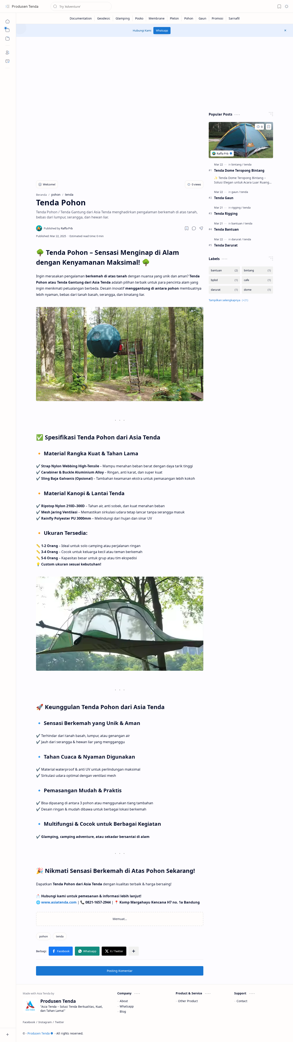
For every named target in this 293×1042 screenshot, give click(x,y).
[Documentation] (81, 18)
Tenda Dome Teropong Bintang (239, 170)
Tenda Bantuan (226, 229)
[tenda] (60, 936)
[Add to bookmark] (268, 127)
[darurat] (237, 239)
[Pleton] (174, 18)
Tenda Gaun (223, 198)
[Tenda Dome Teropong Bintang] (241, 140)
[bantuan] (237, 223)
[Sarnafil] (234, 18)
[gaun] (235, 192)
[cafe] (257, 280)
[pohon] (43, 936)
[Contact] (7, 61)
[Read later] (186, 228)
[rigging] (236, 207)
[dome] (257, 290)
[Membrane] (156, 18)
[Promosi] (217, 18)
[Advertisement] (154, 73)
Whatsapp (162, 30)
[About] (7, 52)
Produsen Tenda (25, 6)
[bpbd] (224, 280)
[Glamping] (123, 18)
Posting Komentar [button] (120, 971)
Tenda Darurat (226, 245)
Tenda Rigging (226, 213)
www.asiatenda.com (59, 902)
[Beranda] (7, 21)
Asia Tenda (278, 1033)
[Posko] (139, 18)
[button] (7, 6)
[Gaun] (202, 18)
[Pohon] (189, 18)
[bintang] (237, 164)
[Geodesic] (104, 18)
